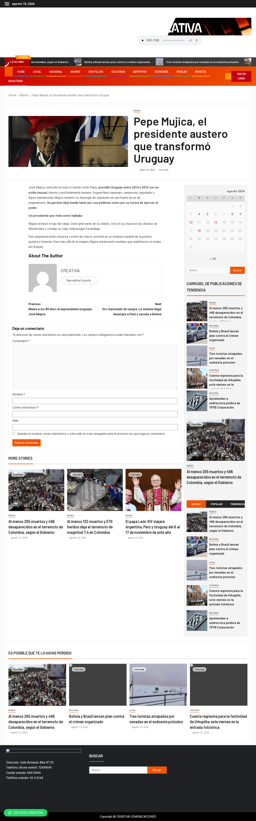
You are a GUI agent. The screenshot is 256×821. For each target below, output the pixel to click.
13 (215, 222)
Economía (161, 71)
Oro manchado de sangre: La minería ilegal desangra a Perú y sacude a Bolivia (131, 309)
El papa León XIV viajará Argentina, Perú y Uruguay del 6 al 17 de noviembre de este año (153, 527)
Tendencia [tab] (237, 504)
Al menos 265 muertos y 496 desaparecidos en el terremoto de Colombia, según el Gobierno (35, 527)
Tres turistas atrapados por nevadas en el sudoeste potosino (180, 61)
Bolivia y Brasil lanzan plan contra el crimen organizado (95, 61)
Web (15, 420)
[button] (25, 813)
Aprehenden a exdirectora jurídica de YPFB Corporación (224, 402)
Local (37, 71)
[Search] (222, 76)
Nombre (18, 394)
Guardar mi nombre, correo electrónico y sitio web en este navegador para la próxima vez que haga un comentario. (91, 434)
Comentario (20, 341)
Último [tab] (196, 504)
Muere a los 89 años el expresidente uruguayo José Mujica (60, 309)
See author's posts (78, 280)
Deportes (140, 71)
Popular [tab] (216, 504)
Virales (182, 71)
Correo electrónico (25, 407)
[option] (216, 312)
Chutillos (95, 71)
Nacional (55, 71)
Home (21, 71)
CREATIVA (70, 270)
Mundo (75, 71)
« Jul (213, 258)
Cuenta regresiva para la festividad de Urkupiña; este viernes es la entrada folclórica (226, 597)
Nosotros (15, 81)
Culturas (118, 71)
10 (190, 222)
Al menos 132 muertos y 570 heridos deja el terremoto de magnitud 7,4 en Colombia (90, 527)
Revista (200, 71)
